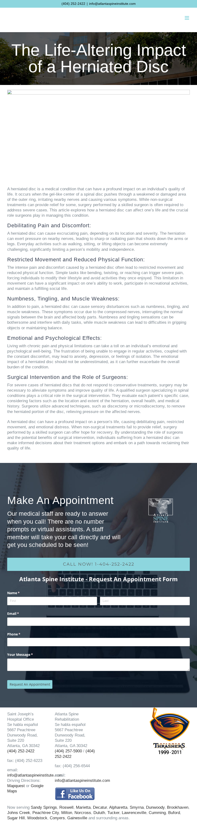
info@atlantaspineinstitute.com (112, 4)
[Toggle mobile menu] (187, 17)
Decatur (100, 807)
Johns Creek (18, 812)
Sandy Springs (44, 807)
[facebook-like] (75, 789)
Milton (66, 812)
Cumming (157, 812)
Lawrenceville (134, 812)
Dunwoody (155, 807)
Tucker (113, 812)
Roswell (66, 807)
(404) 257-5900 (68, 751)
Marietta (83, 807)
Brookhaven (177, 807)
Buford (174, 812)
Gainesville (77, 818)
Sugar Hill (16, 818)
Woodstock (37, 818)
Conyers (57, 818)
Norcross (82, 812)
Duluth (99, 812)
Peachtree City (45, 812)
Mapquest (16, 786)
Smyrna (137, 807)
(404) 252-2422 (73, 4)
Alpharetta (118, 807)
